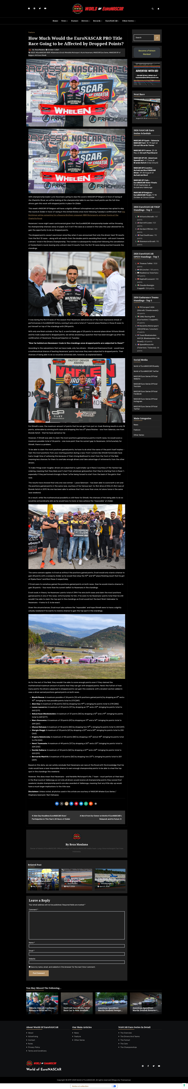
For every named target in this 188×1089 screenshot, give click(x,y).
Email (31, 951)
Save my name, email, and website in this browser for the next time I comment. (63, 967)
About (30, 1033)
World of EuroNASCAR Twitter (146, 371)
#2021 (33, 53)
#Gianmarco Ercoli (57, 53)
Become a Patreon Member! (146, 52)
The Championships (128, 1047)
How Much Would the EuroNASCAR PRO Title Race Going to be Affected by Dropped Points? (76, 40)
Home (55, 21)
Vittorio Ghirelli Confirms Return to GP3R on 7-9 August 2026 (41, 1010)
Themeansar (126, 1080)
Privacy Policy (34, 1047)
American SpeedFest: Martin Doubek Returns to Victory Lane (145, 1010)
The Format (125, 1040)
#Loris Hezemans (87, 53)
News (64, 21)
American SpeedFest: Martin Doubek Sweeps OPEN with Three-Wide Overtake (109, 1011)
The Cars (124, 1044)
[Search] (157, 37)
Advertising (33, 1036)
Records (97, 21)
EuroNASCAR (111, 21)
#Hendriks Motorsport (72, 53)
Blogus (115, 1080)
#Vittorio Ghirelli (40, 55)
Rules (30, 1044)
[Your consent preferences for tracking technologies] (184, 1085)
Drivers (85, 21)
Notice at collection (80, 1086)
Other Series (128, 21)
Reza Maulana (40, 50)
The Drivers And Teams (130, 1036)
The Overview (126, 1033)
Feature (74, 21)
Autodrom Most (152, 118)
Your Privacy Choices (101, 1086)
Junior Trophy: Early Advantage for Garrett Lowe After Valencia (75, 881)
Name (32, 943)
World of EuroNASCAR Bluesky (146, 366)
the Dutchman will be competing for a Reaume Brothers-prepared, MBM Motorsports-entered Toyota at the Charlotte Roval (76, 215)
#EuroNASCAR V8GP (43, 53)
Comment (33, 910)
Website (32, 959)
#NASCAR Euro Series (100, 53)
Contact (31, 1040)
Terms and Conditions (37, 1051)
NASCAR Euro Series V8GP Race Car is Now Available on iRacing (77, 1010)
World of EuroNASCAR (43, 1069)
